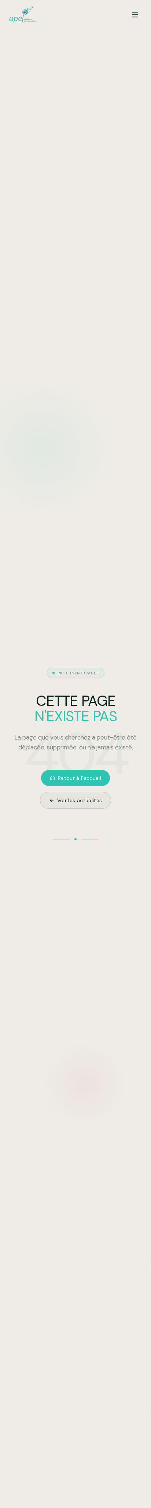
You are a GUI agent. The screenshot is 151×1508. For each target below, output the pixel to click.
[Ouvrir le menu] (135, 15)
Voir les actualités (79, 800)
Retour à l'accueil (79, 778)
